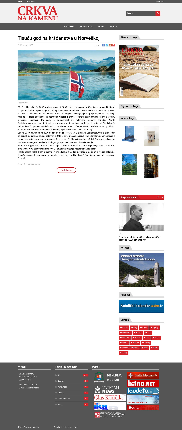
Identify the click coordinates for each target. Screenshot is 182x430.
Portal (114, 26)
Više (133, 219)
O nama (20, 2)
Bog (135, 327)
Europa (139, 332)
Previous (158, 197)
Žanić (124, 353)
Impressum (30, 2)
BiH (59, 375)
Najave (60, 381)
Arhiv (101, 26)
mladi (157, 338)
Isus (149, 332)
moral (124, 343)
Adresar (125, 247)
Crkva (144, 327)
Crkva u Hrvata (64, 399)
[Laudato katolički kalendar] (141, 312)
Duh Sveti (126, 332)
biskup (125, 327)
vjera (155, 348)
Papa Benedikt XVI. (130, 348)
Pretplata (86, 26)
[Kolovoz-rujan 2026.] (139, 71)
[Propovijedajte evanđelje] (129, 134)
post (146, 348)
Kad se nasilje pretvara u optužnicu (127, 237)
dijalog (155, 327)
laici (147, 338)
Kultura (61, 393)
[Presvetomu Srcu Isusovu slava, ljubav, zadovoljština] (151, 136)
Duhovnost (62, 387)
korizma (125, 338)
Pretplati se (66, 170)
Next (162, 197)
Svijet (60, 404)
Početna (69, 26)
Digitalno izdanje (129, 106)
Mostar (136, 343)
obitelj (147, 343)
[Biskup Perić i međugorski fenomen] (151, 166)
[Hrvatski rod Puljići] (129, 164)
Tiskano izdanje (129, 37)
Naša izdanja (127, 118)
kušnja (137, 338)
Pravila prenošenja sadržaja (65, 427)
